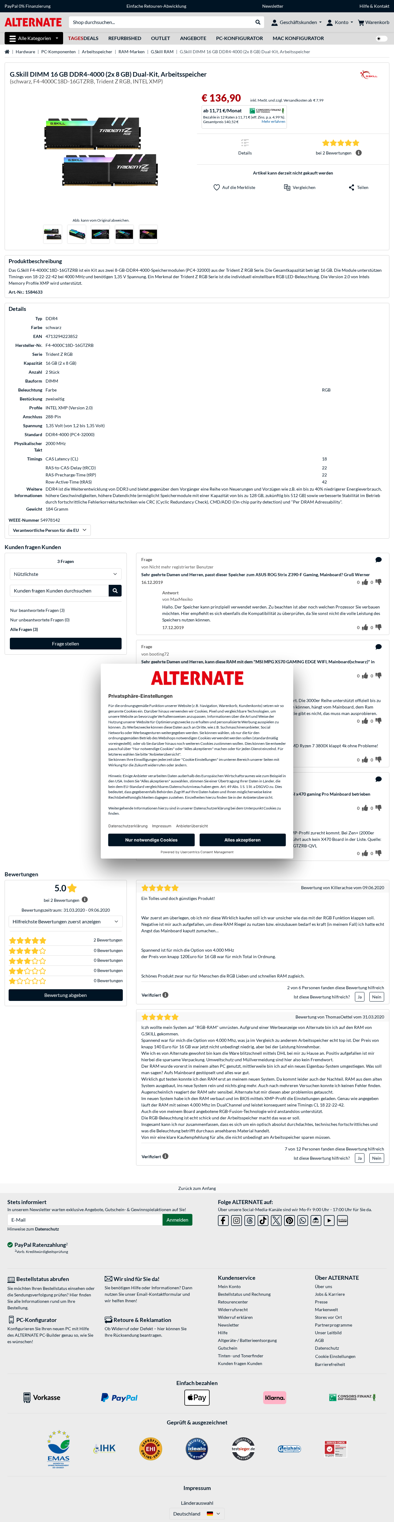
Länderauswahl (197, 1503)
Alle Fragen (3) (24, 629)
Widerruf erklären (235, 1317)
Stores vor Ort (328, 1317)
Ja (360, 996)
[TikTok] (263, 1219)
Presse (321, 1301)
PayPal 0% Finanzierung (27, 6)
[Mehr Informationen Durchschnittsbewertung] (359, 153)
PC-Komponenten (58, 51)
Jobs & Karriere (330, 1294)
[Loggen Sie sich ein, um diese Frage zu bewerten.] (365, 582)
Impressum (197, 1487)
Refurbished (124, 38)
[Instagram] (236, 1219)
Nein (376, 996)
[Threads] (249, 1219)
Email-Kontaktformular (159, 1294)
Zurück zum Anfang (197, 1188)
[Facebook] (223, 1219)
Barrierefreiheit (330, 1364)
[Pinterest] (289, 1219)
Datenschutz (47, 1228)
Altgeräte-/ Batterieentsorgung (247, 1340)
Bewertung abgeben (65, 995)
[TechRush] (316, 1219)
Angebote (193, 38)
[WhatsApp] (302, 1219)
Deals (83, 38)
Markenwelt (326, 1309)
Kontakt (381, 6)
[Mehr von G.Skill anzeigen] (368, 78)
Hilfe (364, 6)
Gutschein (227, 1348)
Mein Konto (229, 1286)
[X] (276, 1219)
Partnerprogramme (333, 1324)
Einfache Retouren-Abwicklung (156, 6)
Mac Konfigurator (298, 38)
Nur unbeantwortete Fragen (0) (40, 619)
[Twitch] (342, 1219)
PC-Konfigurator (239, 38)
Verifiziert (151, 995)
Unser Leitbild (328, 1332)
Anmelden (177, 1220)
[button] (300, 187)
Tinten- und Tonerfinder (240, 1355)
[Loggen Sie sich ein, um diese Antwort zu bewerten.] (365, 627)
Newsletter (272, 6)
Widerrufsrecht (233, 1309)
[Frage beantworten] (379, 560)
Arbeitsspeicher (97, 51)
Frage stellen (65, 643)
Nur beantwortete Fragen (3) (37, 610)
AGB (319, 1340)
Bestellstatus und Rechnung (244, 1294)
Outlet (160, 38)
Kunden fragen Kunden (240, 1363)
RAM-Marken (132, 51)
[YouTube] (329, 1219)
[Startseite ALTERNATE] (33, 22)
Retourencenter (233, 1301)
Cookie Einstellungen (335, 1356)
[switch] (382, 39)
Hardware (25, 51)
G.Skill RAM (162, 51)
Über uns (323, 1286)
